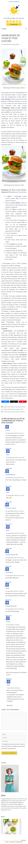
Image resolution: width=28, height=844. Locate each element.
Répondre (8, 448)
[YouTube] (10, 21)
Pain (8, 407)
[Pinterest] (17, 21)
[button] (26, 29)
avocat (6, 412)
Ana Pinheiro (9, 572)
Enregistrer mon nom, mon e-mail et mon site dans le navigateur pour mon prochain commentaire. (13, 746)
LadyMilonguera (10, 474)
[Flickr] (20, 21)
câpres (13, 244)
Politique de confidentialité (16, 842)
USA (22, 409)
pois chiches (22, 108)
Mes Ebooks (14, 24)
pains (9, 196)
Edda (7, 454)
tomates (22, 412)
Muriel (7, 588)
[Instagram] (13, 21)
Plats (12, 407)
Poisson (17, 407)
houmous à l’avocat (20, 101)
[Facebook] (7, 21)
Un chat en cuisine (10, 508)
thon (17, 412)
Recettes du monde (14, 409)
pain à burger (5, 99)
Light (5, 407)
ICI (17, 198)
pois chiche (11, 412)
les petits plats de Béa (11, 555)
